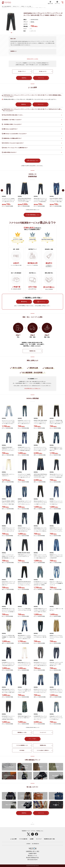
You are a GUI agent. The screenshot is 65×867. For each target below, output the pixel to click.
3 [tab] (12, 32)
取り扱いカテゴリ (43, 71)
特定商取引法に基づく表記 (49, 838)
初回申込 (24, 78)
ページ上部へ (32, 824)
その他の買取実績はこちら (32, 214)
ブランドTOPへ (33, 739)
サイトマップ (38, 838)
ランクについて (43, 732)
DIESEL (32, 21)
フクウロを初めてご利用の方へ (43, 750)
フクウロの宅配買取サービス (22, 745)
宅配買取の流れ (32, 350)
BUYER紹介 (22, 750)
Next (63, 190)
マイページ (41, 78)
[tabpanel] (11, 21)
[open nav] (62, 2)
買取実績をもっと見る (22, 732)
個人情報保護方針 (35, 843)
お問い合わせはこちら (32, 160)
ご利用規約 (28, 843)
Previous (2, 190)
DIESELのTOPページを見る (32, 58)
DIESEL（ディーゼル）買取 (26, 6)
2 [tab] (11, 32)
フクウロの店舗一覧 (23, 838)
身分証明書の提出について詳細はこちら (32, 388)
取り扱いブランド (16, 6)
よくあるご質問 (13, 838)
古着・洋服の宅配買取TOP (6, 6)
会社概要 (31, 838)
